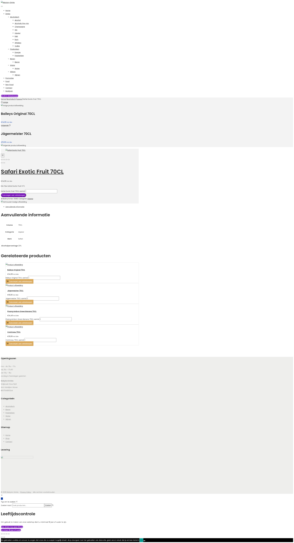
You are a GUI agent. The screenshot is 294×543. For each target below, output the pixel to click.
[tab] (72, 206)
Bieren (12, 59)
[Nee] (144, 540)
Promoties (10, 78)
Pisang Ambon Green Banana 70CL (22, 311)
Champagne (20, 27)
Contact (9, 88)
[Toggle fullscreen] (6, 159)
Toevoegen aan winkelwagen (13, 195)
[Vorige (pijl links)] (2, 162)
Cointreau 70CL (14, 332)
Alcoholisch (14, 17)
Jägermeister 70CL (15, 291)
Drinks (8, 14)
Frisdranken (14, 49)
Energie (18, 52)
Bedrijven (9, 91)
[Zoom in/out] (9, 159)
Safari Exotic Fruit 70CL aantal (13, 191)
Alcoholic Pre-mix (22, 23)
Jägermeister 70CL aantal (16, 298)
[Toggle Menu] (2, 6)
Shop (8, 438)
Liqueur (17, 33)
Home (8, 10)
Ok (141, 540)
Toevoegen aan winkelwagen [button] (20, 281)
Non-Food (9, 84)
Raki (16, 36)
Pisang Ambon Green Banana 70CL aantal (22, 319)
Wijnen (13, 72)
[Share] (4, 159)
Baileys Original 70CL (16, 270)
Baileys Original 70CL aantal (17, 278)
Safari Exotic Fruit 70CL (32, 171)
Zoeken (48, 505)
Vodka (17, 46)
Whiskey (18, 43)
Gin (16, 30)
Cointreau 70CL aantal (15, 340)
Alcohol (18, 20)
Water (12, 65)
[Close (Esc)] (2, 159)
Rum (16, 39)
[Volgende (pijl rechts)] (4, 162)
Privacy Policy (25, 492)
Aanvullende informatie (15, 207)
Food (7, 81)
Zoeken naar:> (6, 505)
